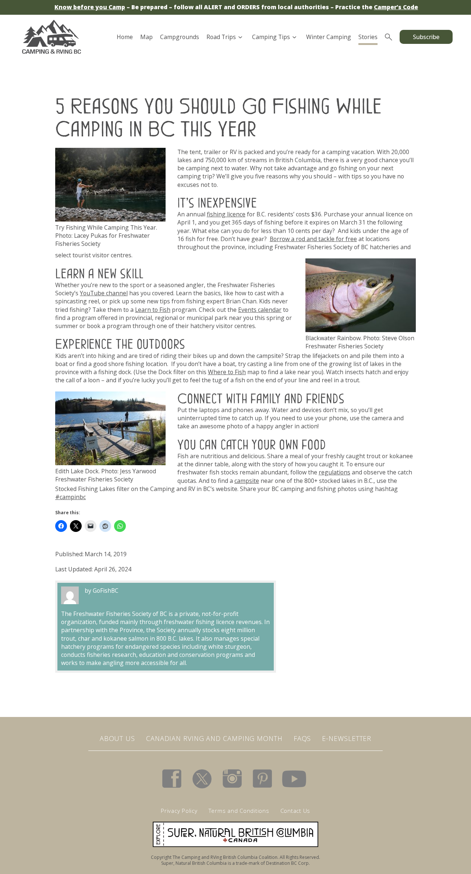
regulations (334, 472)
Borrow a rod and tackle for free (313, 239)
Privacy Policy (179, 810)
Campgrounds (179, 37)
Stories (368, 37)
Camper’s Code (396, 7)
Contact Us (295, 810)
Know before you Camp (89, 7)
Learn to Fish (152, 310)
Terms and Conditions (239, 810)
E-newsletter (346, 738)
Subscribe (426, 37)
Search (388, 37)
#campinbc (70, 497)
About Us (117, 738)
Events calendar (259, 310)
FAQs (302, 738)
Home (125, 37)
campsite (246, 481)
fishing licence (226, 214)
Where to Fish (227, 372)
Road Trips (221, 37)
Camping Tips (271, 37)
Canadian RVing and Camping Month (214, 738)
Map (146, 37)
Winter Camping (328, 37)
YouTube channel (104, 293)
